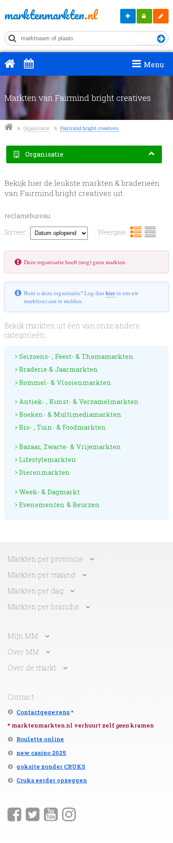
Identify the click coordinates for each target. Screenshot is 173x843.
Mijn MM (144, 16)
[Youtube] (51, 813)
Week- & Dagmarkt (48, 492)
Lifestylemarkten (46, 459)
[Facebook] (14, 813)
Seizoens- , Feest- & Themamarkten (75, 356)
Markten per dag (35, 590)
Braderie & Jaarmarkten (57, 369)
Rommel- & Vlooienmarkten (64, 382)
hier (110, 293)
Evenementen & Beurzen (58, 504)
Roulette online (40, 739)
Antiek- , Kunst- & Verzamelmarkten (78, 401)
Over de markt (32, 667)
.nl (37, 14)
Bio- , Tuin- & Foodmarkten (61, 427)
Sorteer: (15, 232)
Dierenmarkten (43, 472)
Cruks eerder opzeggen (51, 780)
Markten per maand (41, 574)
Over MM (23, 651)
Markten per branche (43, 606)
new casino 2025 (41, 753)
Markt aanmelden (128, 16)
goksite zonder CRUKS (50, 766)
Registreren (161, 16)
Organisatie (37, 128)
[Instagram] (69, 813)
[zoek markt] (161, 39)
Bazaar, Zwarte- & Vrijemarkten (69, 447)
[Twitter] (32, 813)
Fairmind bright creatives (89, 128)
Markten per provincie (45, 558)
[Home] (10, 63)
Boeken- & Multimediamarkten (69, 414)
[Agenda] (29, 63)
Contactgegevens (43, 712)
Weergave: (112, 232)
